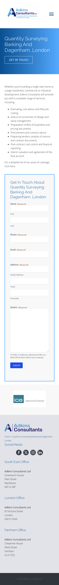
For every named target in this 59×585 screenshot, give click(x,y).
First (12, 214)
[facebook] (19, 452)
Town (12, 286)
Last (12, 225)
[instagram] (33, 452)
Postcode (14, 298)
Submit (16, 365)
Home (7, 436)
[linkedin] (40, 452)
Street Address (16, 274)
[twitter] (26, 452)
